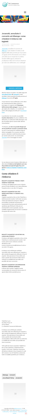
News (12, 45)
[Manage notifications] (26, 413)
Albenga (4, 50)
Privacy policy (23, 410)
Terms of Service (13, 411)
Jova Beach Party (7, 94)
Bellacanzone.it (18, 408)
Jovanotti (4, 48)
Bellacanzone (13, 4)
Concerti (12, 375)
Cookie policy (6, 411)
